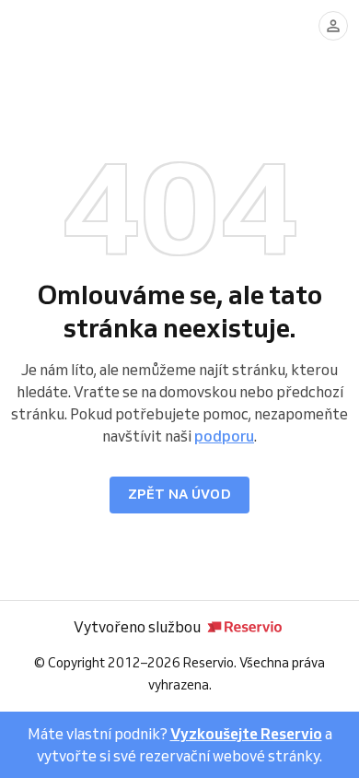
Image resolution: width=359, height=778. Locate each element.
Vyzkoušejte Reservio (246, 734)
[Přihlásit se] (333, 26)
